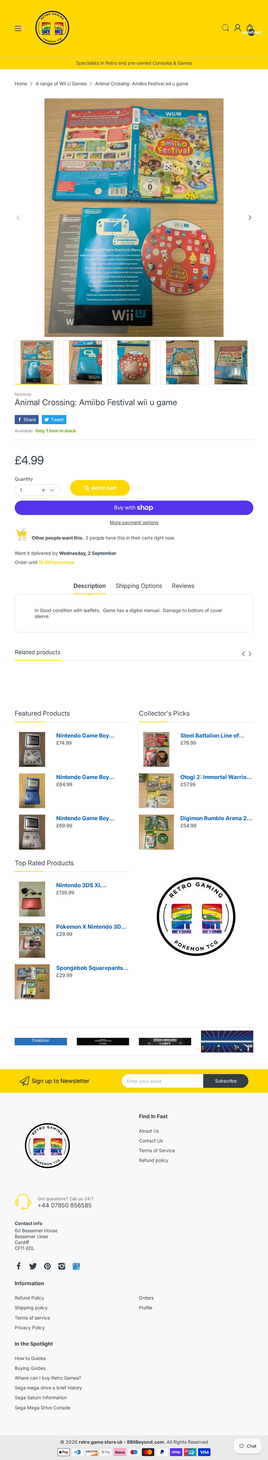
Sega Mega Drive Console (42, 1407)
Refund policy (153, 1160)
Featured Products (42, 713)
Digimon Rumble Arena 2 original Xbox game (213, 818)
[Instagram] (62, 1266)
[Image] (196, 916)
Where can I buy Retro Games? (48, 1378)
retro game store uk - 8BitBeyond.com (121, 1442)
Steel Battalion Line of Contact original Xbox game (209, 736)
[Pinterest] (47, 1266)
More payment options (134, 522)
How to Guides (30, 1358)
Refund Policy (29, 1298)
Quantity (24, 479)
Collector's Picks (164, 713)
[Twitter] (33, 1266)
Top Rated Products (44, 863)
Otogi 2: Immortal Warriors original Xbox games (216, 777)
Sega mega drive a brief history (48, 1387)
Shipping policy (31, 1307)
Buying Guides (30, 1368)
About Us (149, 1131)
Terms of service (32, 1317)
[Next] (18, 218)
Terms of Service (157, 1150)
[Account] (237, 28)
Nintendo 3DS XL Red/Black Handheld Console (83, 885)
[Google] (76, 1266)
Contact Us (151, 1140)
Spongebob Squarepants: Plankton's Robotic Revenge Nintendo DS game (90, 968)
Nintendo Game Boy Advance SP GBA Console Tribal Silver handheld (91, 736)
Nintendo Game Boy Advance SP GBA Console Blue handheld (91, 777)
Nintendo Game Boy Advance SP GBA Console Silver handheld (91, 818)
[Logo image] (41, 1041)
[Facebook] (19, 1266)
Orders (146, 1298)
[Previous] (250, 218)
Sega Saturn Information (41, 1397)
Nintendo (23, 394)
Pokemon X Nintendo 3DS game (90, 927)
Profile (145, 1307)
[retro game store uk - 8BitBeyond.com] (52, 50)
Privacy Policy (30, 1327)
